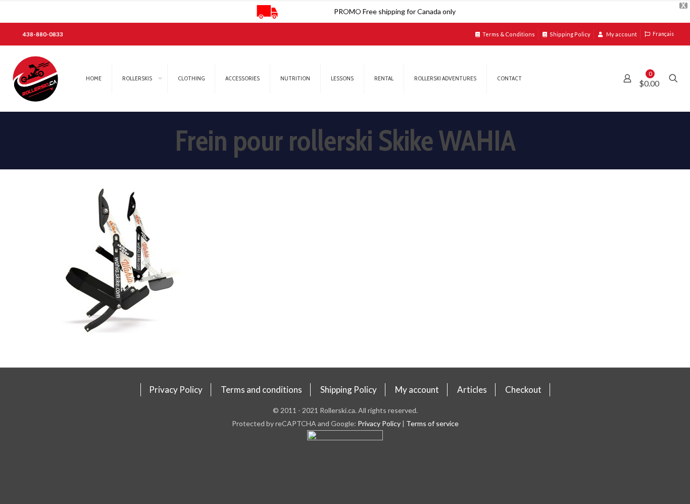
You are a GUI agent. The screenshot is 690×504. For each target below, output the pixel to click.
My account (621, 34)
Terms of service (432, 423)
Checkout (523, 389)
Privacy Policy (176, 389)
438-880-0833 (43, 34)
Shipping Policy (570, 34)
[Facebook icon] (345, 467)
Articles (472, 389)
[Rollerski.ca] (35, 78)
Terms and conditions (261, 389)
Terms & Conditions (508, 34)
